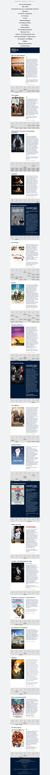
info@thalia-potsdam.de (25, 763)
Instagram (25, 766)
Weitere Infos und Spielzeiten (30, 84)
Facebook (25, 767)
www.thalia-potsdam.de (25, 764)
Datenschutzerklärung (25, 771)
